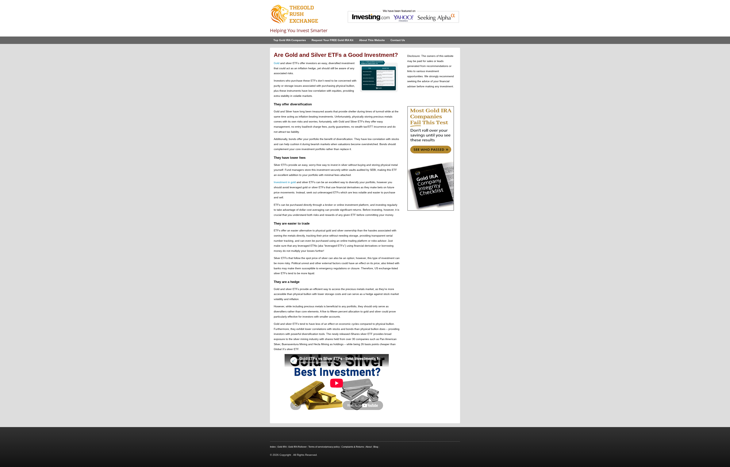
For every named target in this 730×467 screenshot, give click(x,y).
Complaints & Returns (352, 447)
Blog (375, 447)
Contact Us (397, 40)
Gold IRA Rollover (297, 447)
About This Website (372, 40)
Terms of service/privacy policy (324, 447)
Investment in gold (285, 182)
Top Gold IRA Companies (289, 40)
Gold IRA (281, 447)
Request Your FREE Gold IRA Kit (332, 40)
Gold (276, 63)
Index (273, 447)
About (369, 447)
